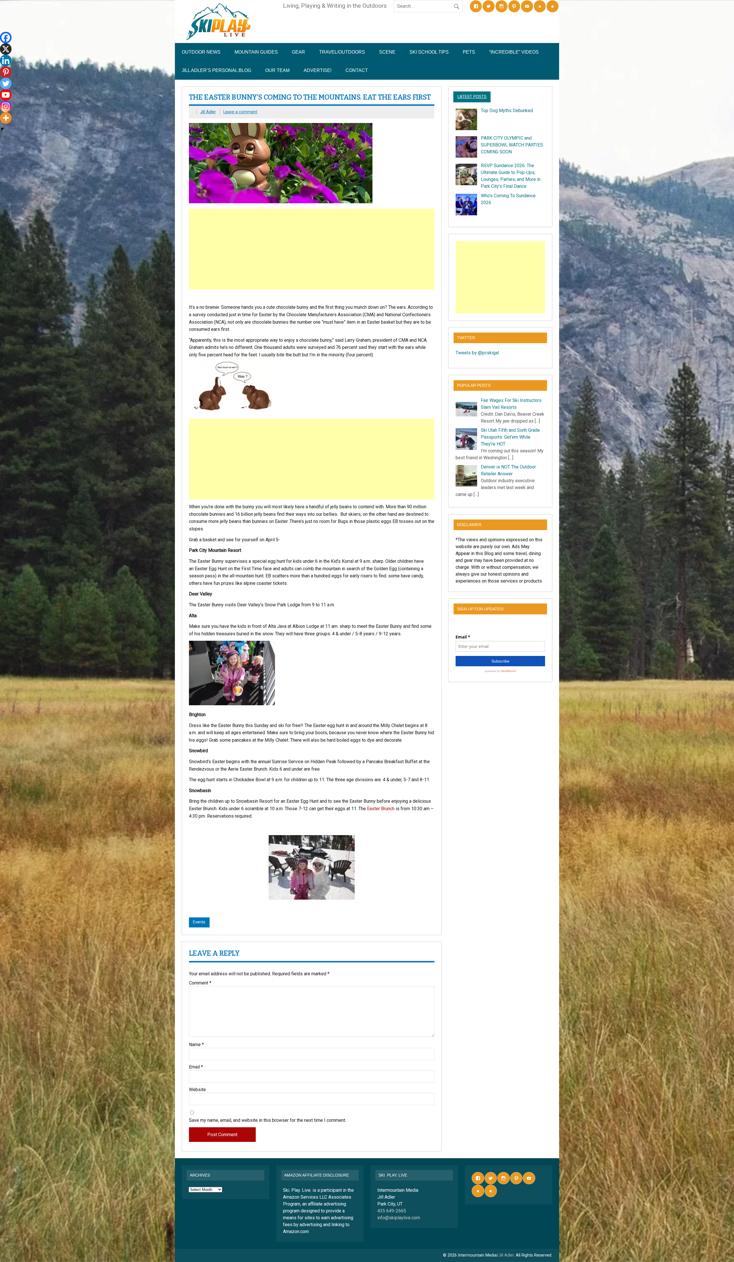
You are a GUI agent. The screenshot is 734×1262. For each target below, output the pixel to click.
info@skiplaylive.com (398, 1217)
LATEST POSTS (472, 96)
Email (196, 1067)
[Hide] (2, 129)
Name (196, 1044)
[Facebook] (5, 37)
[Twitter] (5, 83)
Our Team (277, 70)
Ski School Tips (429, 52)
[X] (5, 49)
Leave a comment (240, 112)
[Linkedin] (5, 60)
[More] (5, 118)
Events (199, 922)
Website (197, 1089)
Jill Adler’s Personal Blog (216, 70)
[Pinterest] (5, 72)
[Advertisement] (312, 249)
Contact (356, 70)
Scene (387, 52)
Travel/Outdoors (342, 52)
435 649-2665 (391, 1211)
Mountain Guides (256, 52)
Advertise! (317, 70)
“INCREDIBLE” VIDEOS (514, 52)
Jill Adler (208, 112)
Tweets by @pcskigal (477, 352)
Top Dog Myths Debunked (507, 110)
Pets (469, 52)
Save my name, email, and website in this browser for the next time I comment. (267, 1120)
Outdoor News (201, 52)
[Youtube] (5, 95)
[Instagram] (5, 106)
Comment (200, 983)
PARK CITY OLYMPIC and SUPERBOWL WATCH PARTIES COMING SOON (512, 145)
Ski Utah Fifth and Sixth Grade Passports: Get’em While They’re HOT (510, 437)
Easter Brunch (381, 808)
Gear (298, 52)
